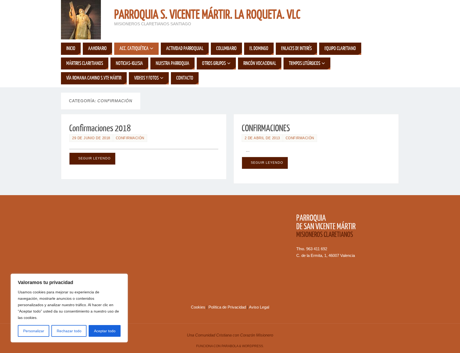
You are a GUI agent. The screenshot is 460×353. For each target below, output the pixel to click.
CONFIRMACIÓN (130, 138)
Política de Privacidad (227, 307)
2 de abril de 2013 (262, 138)
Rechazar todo (69, 331)
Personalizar (33, 331)
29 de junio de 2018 (91, 138)
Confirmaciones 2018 (100, 128)
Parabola (229, 346)
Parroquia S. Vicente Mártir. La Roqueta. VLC (207, 15)
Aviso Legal (259, 307)
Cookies (198, 307)
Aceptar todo (105, 331)
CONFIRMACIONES (266, 128)
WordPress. (253, 346)
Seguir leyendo (94, 158)
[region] (69, 308)
